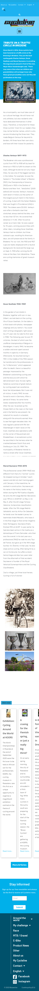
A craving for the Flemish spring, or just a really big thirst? (24, 736)
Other (16, 950)
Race (16, 930)
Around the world (19, 919)
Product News (21, 945)
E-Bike (17, 940)
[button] (3, 9)
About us (4, 5)
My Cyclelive (12, 5)
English (29, 5)
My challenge (20, 925)
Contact (20, 5)
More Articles (19, 865)
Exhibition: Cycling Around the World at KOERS (8, 729)
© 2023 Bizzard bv (10, 987)
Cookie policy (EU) (28, 987)
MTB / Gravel (20, 935)
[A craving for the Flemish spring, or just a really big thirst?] (25, 712)
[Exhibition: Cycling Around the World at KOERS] (8, 713)
